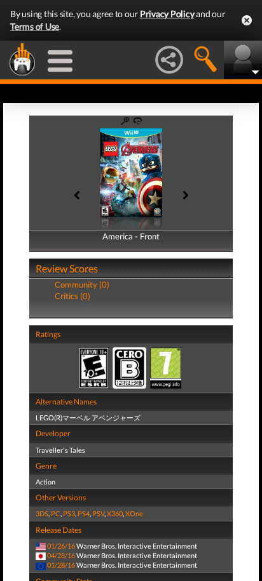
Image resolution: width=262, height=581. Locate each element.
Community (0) (82, 284)
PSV (98, 513)
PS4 (84, 513)
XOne (134, 513)
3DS (42, 513)
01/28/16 (61, 565)
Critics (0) (72, 296)
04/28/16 (61, 555)
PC (55, 513)
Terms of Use (34, 26)
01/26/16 (61, 546)
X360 (115, 513)
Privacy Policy (167, 13)
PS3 (69, 513)
